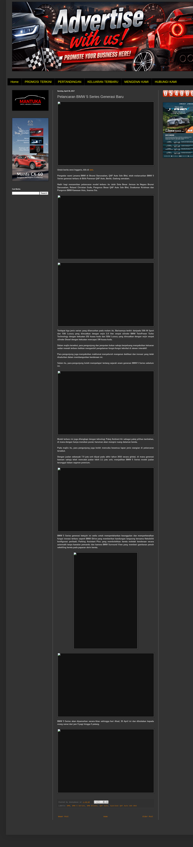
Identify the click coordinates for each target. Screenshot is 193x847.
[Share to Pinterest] (106, 802)
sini (91, 170)
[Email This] (95, 802)
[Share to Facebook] (104, 802)
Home (15, 81)
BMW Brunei (92, 806)
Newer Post (63, 817)
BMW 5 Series (78, 806)
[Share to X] (101, 802)
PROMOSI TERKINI (38, 81)
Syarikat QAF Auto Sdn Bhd (123, 806)
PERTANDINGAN (69, 81)
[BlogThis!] (98, 802)
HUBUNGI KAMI (166, 81)
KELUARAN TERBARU (102, 81)
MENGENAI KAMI (136, 81)
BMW (68, 806)
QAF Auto (104, 806)
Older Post (147, 817)
